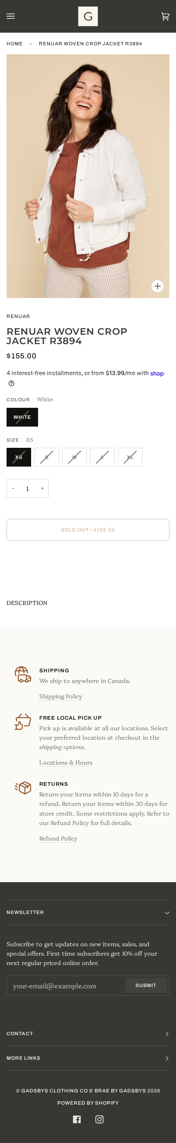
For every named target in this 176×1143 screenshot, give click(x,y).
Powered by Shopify (88, 1103)
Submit (145, 985)
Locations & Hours (66, 762)
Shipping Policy (60, 696)
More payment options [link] (39, 579)
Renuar (18, 316)
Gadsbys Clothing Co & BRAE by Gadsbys (83, 1091)
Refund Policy (58, 838)
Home (15, 44)
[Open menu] (19, 16)
